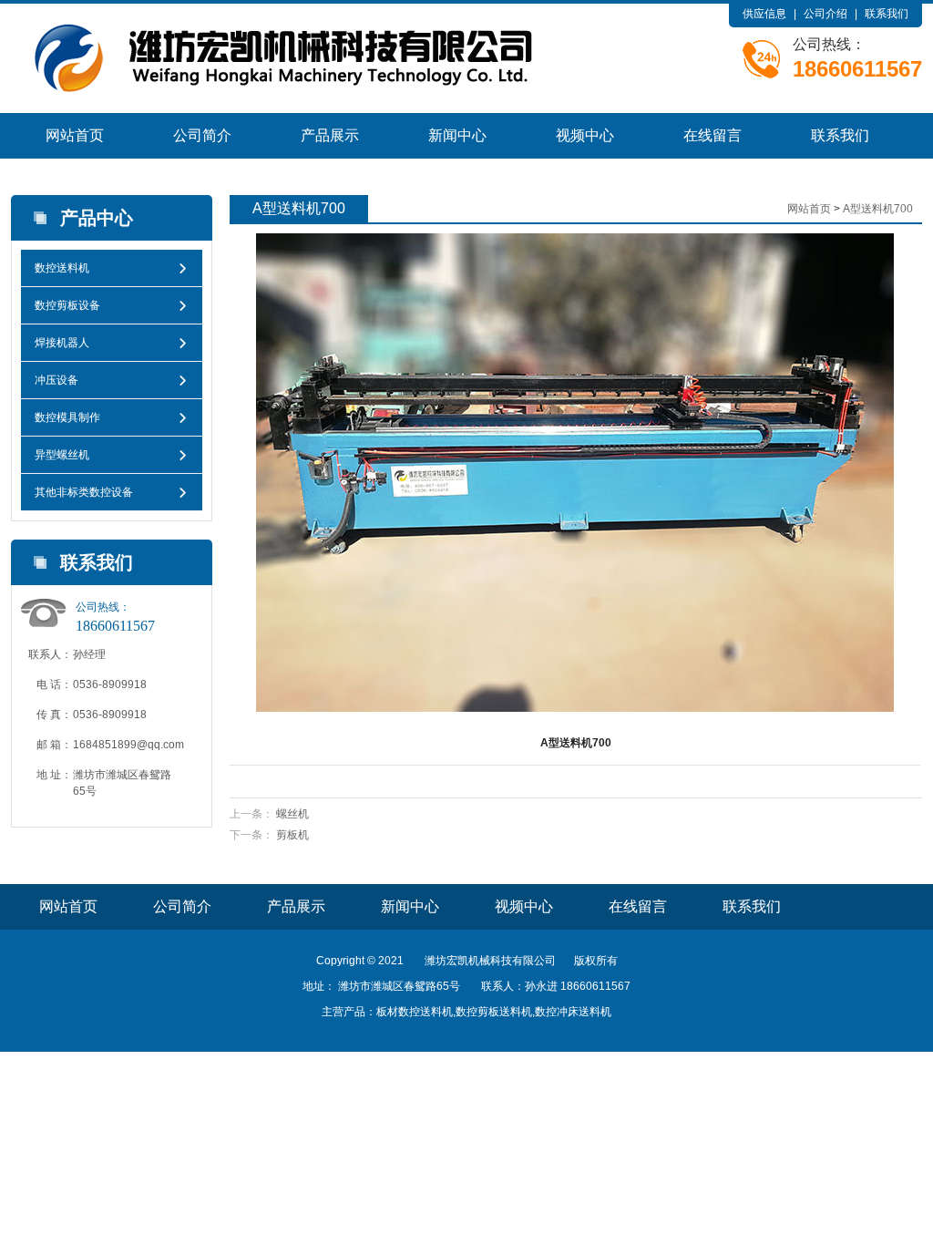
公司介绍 (825, 13)
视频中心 (585, 135)
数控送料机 (62, 268)
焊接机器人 (62, 342)
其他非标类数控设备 (84, 492)
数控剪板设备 (67, 305)
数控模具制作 (67, 417)
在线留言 (712, 135)
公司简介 (202, 135)
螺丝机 (292, 814)
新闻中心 (457, 135)
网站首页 (75, 135)
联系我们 (886, 13)
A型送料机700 (878, 208)
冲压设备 (56, 380)
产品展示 (330, 135)
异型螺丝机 (62, 454)
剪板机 (292, 834)
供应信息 (764, 13)
